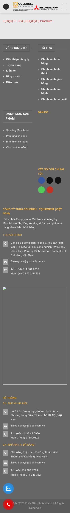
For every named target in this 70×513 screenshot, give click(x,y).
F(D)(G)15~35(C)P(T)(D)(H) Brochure (27, 21)
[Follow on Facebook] (41, 180)
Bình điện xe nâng (17, 141)
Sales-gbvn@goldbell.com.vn (28, 261)
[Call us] (41, 189)
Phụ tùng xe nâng (16, 135)
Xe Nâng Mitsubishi (40, 503)
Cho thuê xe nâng (16, 147)
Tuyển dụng (13, 64)
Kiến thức (12, 82)
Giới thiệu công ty (17, 59)
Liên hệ (11, 70)
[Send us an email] (58, 180)
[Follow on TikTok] (49, 180)
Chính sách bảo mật (54, 99)
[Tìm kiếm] (64, 6)
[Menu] (6, 7)
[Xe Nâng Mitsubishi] (35, 6)
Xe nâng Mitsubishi (17, 130)
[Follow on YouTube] (49, 189)
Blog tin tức (13, 76)
